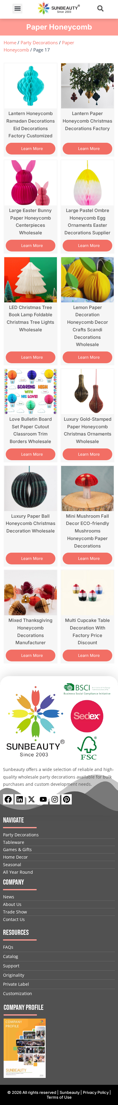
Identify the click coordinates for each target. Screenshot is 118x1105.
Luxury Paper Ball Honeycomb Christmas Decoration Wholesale (30, 523)
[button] (17, 9)
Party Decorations (39, 42)
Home (10, 42)
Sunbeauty (70, 1092)
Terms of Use (59, 1097)
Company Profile (24, 1007)
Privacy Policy (96, 1092)
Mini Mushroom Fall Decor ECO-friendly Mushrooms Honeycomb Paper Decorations (87, 531)
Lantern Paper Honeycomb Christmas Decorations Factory (87, 121)
